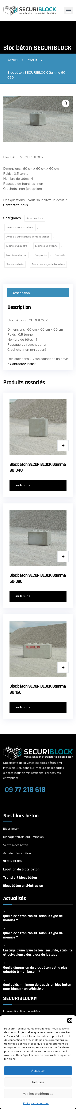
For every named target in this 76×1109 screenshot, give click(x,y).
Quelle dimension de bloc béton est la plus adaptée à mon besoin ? (35, 969)
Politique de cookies (36, 1103)
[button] (70, 1020)
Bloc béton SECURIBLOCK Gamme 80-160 (38, 689)
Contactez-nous (15, 205)
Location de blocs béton (21, 869)
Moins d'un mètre (16, 245)
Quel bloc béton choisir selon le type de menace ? (33, 918)
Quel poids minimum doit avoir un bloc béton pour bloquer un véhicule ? (37, 987)
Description (21, 293)
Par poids (41, 255)
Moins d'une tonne (46, 245)
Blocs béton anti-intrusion (23, 886)
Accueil (12, 60)
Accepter (38, 1071)
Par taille (60, 255)
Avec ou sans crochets (20, 227)
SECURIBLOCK (13, 861)
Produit (32, 60)
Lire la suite (22, 485)
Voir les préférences (38, 1094)
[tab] (38, 292)
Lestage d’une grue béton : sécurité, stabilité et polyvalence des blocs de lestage (38, 952)
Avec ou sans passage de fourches (28, 236)
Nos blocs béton (16, 255)
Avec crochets (34, 218)
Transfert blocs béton (20, 877)
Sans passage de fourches (48, 264)
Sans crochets (15, 264)
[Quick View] (63, 445)
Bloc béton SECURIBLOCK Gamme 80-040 (38, 468)
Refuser (38, 1082)
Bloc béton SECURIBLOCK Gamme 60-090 (38, 578)
